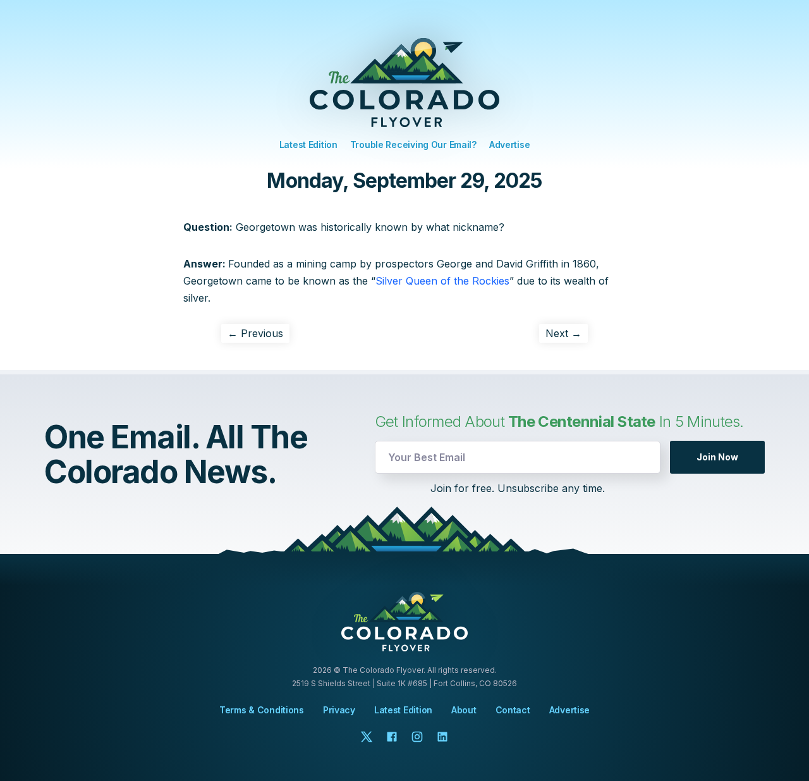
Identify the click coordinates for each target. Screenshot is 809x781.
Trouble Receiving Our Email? (413, 144)
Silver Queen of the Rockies (442, 280)
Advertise (509, 144)
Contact (513, 710)
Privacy (339, 709)
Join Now (717, 457)
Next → (563, 333)
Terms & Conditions (261, 709)
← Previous (255, 333)
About (464, 710)
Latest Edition (308, 144)
